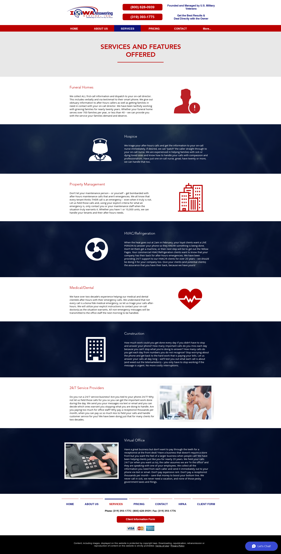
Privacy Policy (177, 545)
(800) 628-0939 (142, 510)
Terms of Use (162, 545)
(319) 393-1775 (122, 510)
